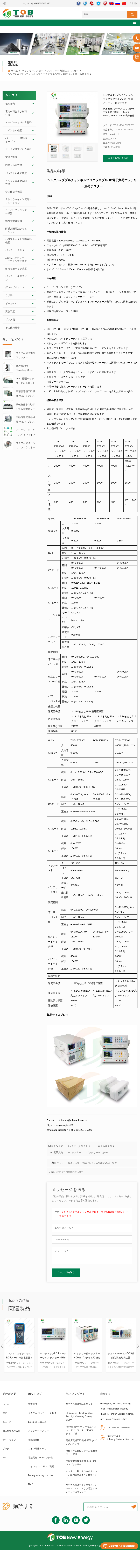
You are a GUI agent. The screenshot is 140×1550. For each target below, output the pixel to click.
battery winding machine (40, 1475)
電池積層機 (33, 1439)
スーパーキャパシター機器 (16, 212)
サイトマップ (9, 1439)
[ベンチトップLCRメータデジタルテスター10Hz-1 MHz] (53, 1333)
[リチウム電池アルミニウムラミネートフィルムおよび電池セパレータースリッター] (8, 444)
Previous (2, 1346)
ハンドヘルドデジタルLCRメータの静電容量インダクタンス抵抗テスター (19, 1356)
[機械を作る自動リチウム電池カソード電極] (8, 405)
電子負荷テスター (107, 1146)
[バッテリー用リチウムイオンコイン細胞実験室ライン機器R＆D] (8, 431)
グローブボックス (14, 287)
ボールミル (11, 303)
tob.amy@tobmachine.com (120, 1438)
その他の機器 (12, 327)
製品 (5, 1413)
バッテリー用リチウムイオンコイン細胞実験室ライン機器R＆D (25, 433)
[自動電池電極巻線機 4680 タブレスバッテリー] (8, 418)
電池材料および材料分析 (16, 113)
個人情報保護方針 (11, 1431)
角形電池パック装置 (16, 268)
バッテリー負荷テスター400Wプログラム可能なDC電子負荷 (87, 1163)
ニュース (7, 1422)
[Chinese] (124, 3)
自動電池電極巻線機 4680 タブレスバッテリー (25, 420)
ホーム (14, 70)
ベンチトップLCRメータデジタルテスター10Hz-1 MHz (53, 1356)
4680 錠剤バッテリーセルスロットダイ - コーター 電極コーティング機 (26, 381)
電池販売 (10, 103)
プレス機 (10, 319)
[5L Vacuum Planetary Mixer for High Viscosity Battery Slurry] (8, 366)
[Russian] (117, 3)
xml (4, 1457)
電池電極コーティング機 (40, 1457)
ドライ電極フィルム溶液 (18, 149)
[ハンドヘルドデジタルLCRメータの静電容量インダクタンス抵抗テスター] (19, 1333)
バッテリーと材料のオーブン (16, 140)
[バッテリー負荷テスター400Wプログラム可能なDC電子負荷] (87, 1333)
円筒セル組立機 (13, 165)
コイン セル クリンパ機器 (41, 1466)
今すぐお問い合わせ (118, 158)
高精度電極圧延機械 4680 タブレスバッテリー (25, 394)
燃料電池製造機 (13, 220)
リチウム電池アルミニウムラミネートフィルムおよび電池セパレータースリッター (25, 446)
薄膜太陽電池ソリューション (16, 230)
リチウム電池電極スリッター (25, 355)
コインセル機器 (13, 130)
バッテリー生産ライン (16, 278)
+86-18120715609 (118, 1427)
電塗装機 (32, 1404)
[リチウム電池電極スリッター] (8, 354)
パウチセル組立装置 (16, 173)
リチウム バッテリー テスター (43, 1413)
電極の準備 (11, 157)
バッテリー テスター (38, 1431)
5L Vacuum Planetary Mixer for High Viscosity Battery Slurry (25, 368)
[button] (134, 23)
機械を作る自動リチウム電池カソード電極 (25, 407)
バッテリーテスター (32, 70)
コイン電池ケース (37, 1448)
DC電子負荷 (56, 1152)
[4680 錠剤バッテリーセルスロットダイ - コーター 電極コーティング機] (8, 379)
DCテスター (74, 1152)
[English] (111, 3)
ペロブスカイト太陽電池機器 (18, 241)
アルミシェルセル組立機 (16, 182)
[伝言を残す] (119, 1546)
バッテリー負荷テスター (79, 1146)
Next (138, 1346)
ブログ (6, 1448)
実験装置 (10, 311)
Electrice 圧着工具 (37, 1422)
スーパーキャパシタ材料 (18, 122)
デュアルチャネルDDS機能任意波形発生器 (121, 1355)
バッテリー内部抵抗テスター (63, 70)
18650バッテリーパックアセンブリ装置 (16, 259)
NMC (30, 1484)
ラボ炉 (8, 295)
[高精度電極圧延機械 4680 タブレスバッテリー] (8, 392)
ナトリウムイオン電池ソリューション (18, 201)
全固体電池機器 (13, 191)
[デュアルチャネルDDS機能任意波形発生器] (121, 1333)
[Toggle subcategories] (32, 104)
